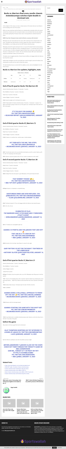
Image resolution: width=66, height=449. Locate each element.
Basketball (49, 23)
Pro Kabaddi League (51, 68)
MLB (48, 59)
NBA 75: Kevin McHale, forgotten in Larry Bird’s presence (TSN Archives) (34, 381)
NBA (48, 63)
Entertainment (50, 35)
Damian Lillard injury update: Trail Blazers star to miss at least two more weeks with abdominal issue (23, 411)
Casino (48, 31)
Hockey (48, 53)
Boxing (48, 27)
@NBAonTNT (11, 196)
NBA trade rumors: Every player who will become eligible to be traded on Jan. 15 (12, 381)
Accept (54, 447)
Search (48, 8)
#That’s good (23, 215)
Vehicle (48, 87)
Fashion (49, 38)
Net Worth (49, 65)
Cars (48, 29)
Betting (48, 25)
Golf (48, 50)
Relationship (50, 72)
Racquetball (49, 70)
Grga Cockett (20, 20)
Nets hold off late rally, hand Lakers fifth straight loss (8, 410)
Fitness (48, 40)
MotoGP (49, 61)
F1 (47, 36)
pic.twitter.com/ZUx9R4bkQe (23, 236)
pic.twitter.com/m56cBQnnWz (28, 196)
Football (49, 42)
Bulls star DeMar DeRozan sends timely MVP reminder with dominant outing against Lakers (37, 411)
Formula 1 (49, 44)
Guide (48, 52)
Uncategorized (50, 85)
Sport (48, 82)
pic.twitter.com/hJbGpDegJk (23, 144)
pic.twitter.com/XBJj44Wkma (29, 295)
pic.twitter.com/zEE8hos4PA (23, 355)
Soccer (48, 80)
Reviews (49, 74)
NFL (48, 67)
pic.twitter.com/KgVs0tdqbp (23, 113)
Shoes (48, 78)
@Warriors (14, 345)
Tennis (48, 84)
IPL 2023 (49, 57)
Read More (60, 447)
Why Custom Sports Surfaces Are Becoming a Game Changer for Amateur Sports (54, 101)
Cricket (48, 33)
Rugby (48, 76)
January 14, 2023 (34, 146)
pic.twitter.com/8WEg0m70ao (30, 332)
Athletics (49, 19)
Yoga (48, 91)
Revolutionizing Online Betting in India (55, 122)
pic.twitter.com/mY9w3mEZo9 (23, 309)
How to (48, 55)
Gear (48, 46)
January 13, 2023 (28, 357)
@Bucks (29, 230)
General (49, 48)
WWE (48, 89)
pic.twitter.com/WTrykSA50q (23, 181)
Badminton (49, 21)
